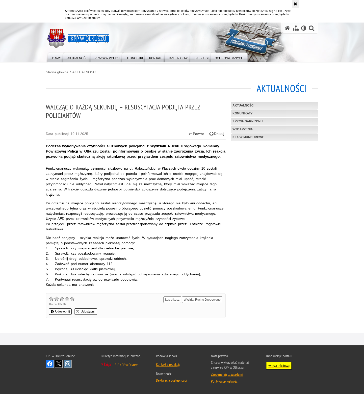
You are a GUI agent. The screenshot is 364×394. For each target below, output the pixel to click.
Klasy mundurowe (248, 137)
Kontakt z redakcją (168, 364)
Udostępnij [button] (62, 311)
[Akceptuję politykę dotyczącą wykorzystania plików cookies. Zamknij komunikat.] (295, 4)
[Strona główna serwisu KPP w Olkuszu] (287, 28)
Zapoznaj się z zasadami (227, 374)
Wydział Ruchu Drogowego (202, 299)
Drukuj (219, 134)
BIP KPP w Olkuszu (126, 364)
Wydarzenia (243, 129)
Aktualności (243, 105)
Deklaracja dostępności (171, 380)
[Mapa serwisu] (296, 28)
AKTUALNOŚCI (84, 72)
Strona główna (57, 72)
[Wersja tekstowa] (303, 28)
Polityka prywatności (224, 381)
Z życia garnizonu (248, 121)
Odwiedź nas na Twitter (59, 364)
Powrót (198, 134)
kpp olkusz (172, 299)
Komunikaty (243, 113)
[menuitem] (56, 57)
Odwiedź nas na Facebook (50, 364)
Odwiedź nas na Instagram (68, 364)
